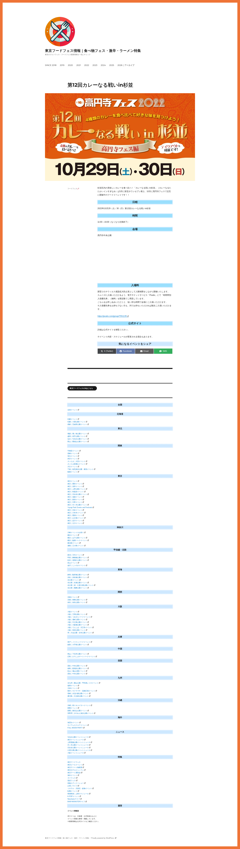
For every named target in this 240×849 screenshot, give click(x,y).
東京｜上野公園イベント (76, 489)
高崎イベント (72, 453)
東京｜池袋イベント (75, 497)
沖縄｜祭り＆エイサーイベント (79, 705)
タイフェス (72, 778)
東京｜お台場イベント (76, 518)
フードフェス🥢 (73, 189)
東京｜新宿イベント (75, 499)
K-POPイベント (73, 796)
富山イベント (72, 563)
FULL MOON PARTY (75, 728)
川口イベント (72, 467)
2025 (111, 65)
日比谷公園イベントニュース (78, 748)
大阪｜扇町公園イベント (76, 619)
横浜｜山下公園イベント (76, 538)
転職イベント (72, 791)
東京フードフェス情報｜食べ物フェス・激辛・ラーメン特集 (93, 50)
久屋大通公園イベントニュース (79, 750)
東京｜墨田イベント (75, 484)
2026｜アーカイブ (126, 65)
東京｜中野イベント (75, 502)
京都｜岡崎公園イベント (76, 600)
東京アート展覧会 (74, 773)
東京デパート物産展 (75, 767)
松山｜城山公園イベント (76, 671)
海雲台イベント (73, 722)
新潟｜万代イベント (75, 555)
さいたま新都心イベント (76, 464)
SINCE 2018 (50, 65)
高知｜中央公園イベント (76, 674)
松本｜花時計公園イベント (77, 560)
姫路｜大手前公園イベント (77, 645)
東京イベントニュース (76, 740)
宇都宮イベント (73, 451)
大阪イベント (72, 612)
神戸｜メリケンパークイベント (79, 642)
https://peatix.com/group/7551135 (112, 316)
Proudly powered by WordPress (102, 838)
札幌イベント (72, 419)
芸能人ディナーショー (76, 783)
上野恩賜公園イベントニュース (79, 742)
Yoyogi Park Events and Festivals (80, 507)
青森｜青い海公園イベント (77, 434)
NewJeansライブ (74, 799)
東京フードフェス (74, 762)
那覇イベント (72, 708)
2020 (70, 65)
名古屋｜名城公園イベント (77, 583)
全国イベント (72, 410)
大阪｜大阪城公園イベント (77, 625)
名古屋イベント (73, 580)
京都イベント (72, 597)
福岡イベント (72, 686)
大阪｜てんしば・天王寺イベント (80, 627)
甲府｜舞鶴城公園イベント (77, 557)
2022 (86, 65)
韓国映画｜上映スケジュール (78, 794)
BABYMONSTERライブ (76, 802)
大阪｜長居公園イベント (76, 630)
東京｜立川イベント (75, 523)
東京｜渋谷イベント (75, 510)
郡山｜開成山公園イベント (77, 441)
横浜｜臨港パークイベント (77, 540)
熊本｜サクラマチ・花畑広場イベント (81, 691)
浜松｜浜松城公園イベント (77, 577)
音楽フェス (72, 780)
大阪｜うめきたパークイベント (79, 617)
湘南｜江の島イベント (76, 546)
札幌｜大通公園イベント (76, 422)
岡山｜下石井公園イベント (77, 654)
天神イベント (72, 688)
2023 (94, 65)
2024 (103, 65)
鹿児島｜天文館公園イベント (78, 696)
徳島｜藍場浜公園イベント (77, 668)
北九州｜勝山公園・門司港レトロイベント (83, 683)
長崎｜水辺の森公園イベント (78, 693)
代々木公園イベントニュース (78, 745)
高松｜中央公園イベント (76, 666)
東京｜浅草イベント (75, 486)
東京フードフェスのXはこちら (81, 388)
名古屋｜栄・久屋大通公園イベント (81, 585)
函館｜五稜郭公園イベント (77, 424)
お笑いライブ (72, 786)
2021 (78, 65)
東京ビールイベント (75, 765)
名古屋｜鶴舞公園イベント (77, 588)
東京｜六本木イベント (76, 513)
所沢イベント (72, 459)
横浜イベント (72, 535)
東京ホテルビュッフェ (76, 770)
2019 (62, 65)
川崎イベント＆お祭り (76, 532)
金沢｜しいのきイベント (76, 565)
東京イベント (72, 481)
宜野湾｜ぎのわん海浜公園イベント (81, 713)
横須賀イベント (73, 543)
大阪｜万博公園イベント (76, 614)
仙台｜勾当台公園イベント (77, 439)
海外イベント (72, 775)
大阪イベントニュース (76, 753)
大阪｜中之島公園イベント (77, 622)
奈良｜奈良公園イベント (76, 602)
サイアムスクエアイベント (77, 725)
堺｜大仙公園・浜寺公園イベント (80, 633)
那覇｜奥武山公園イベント (77, 711)
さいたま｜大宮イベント (76, 461)
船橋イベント (72, 472)
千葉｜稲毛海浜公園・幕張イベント (81, 469)
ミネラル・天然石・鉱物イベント (80, 788)
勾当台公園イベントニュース (78, 737)
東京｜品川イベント (75, 521)
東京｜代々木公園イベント (77, 505)
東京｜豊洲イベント (75, 515)
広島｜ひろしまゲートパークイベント (81, 656)
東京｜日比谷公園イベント (77, 494)
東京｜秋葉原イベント (76, 492)
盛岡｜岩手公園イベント (76, 436)
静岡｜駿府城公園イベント (77, 575)
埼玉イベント (72, 456)
